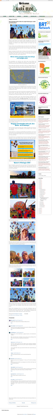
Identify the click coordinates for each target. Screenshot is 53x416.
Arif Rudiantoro (13, 332)
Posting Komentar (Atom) (24, 406)
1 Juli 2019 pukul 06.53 (19, 332)
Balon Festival (13, 315)
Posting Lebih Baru (12, 402)
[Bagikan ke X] (26, 313)
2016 (40, 210)
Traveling (21, 315)
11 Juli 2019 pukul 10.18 (20, 373)
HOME (4, 16)
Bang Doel (12, 358)
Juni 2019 (41, 196)
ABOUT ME (11, 16)
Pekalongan (17, 315)
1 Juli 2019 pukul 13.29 (18, 342)
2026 (40, 179)
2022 (40, 184)
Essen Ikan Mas (13, 373)
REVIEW (26, 16)
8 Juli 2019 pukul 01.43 (19, 367)
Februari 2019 (42, 205)
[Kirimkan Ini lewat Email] (24, 313)
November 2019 (42, 190)
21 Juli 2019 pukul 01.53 (18, 379)
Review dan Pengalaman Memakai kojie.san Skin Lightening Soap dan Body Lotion (44, 146)
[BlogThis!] (25, 313)
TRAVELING (42, 16)
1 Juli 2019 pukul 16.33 (16, 352)
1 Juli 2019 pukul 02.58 (19, 325)
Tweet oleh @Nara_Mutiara (42, 175)
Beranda (23, 402)
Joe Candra (13, 379)
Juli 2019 (41, 195)
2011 (40, 213)
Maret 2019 (41, 204)
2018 (40, 208)
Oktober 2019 (42, 191)
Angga (12, 352)
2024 (40, 182)
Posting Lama (33, 402)
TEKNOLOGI (33, 16)
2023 (40, 183)
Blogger (34, 414)
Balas (11, 322)
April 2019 (41, 203)
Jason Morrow (25, 414)
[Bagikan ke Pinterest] (27, 313)
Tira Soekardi (13, 325)
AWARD (19, 16)
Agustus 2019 (42, 194)
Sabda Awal (13, 342)
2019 (40, 188)
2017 (40, 209)
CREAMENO (13, 367)
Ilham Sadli (13, 320)
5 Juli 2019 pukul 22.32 (18, 358)
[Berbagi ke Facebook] (26, 313)
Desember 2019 (42, 189)
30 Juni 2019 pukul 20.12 (19, 320)
